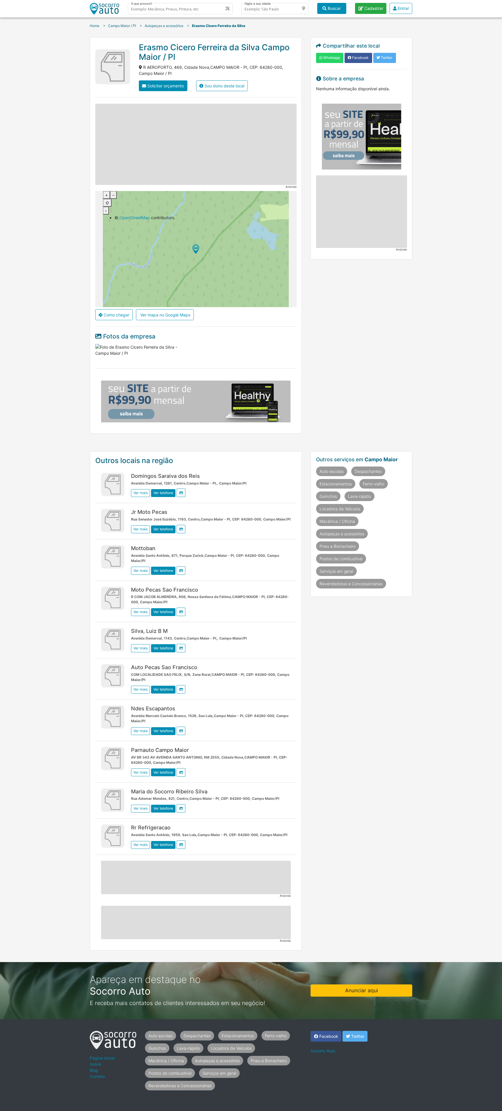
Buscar (334, 8)
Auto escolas (332, 471)
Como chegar (116, 314)
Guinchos (328, 496)
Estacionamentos (336, 483)
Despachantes (368, 471)
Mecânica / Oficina (337, 521)
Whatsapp (331, 57)
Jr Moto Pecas (149, 512)
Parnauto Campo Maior (160, 750)
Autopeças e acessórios (342, 533)
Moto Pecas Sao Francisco (164, 589)
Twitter (386, 57)
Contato (97, 1076)
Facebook (360, 57)
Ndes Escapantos (153, 708)
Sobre (95, 1064)
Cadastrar (373, 8)
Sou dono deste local (223, 85)
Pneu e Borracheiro (338, 546)
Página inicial (102, 1058)
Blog (94, 1070)
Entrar (403, 8)
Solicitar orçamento (165, 85)
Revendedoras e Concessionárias (351, 583)
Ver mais (140, 493)
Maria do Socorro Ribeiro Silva (169, 791)
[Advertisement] (196, 144)
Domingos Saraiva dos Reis (165, 476)
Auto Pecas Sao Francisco (164, 667)
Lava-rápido (359, 496)
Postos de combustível (341, 558)
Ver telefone (163, 493)
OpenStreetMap (134, 217)
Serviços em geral (336, 571)
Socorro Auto (323, 1050)
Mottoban (143, 548)
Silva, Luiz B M (149, 631)
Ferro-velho (373, 483)
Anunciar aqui (361, 990)
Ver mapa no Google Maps (164, 314)
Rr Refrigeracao (151, 827)
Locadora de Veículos (340, 508)
